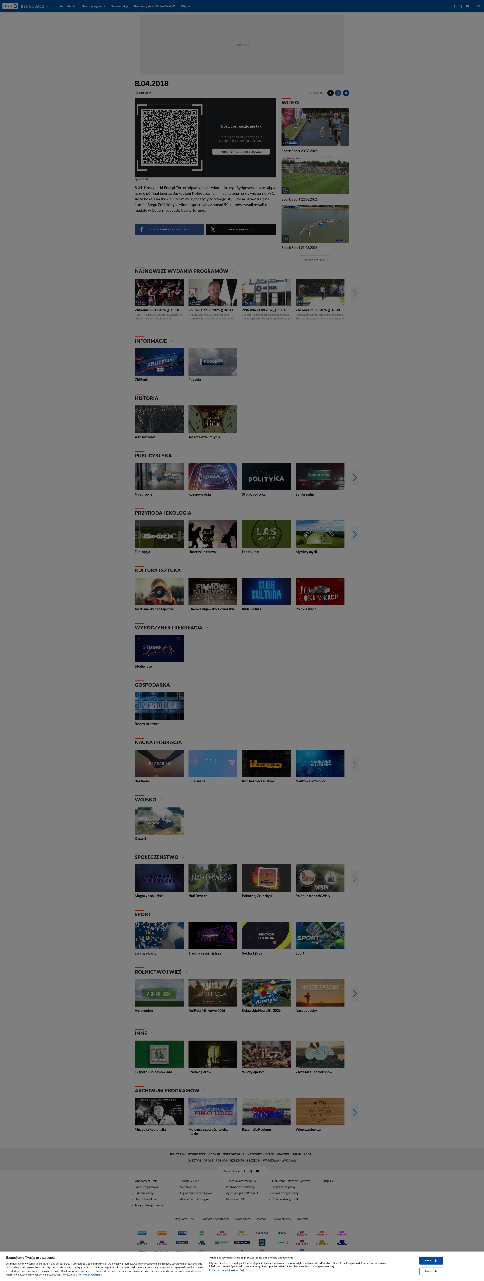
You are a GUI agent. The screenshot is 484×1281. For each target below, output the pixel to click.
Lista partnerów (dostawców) (226, 1270)
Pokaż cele (431, 1271)
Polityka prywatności (90, 1274)
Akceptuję (431, 1260)
